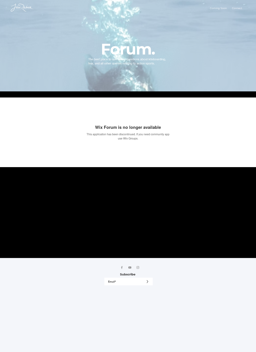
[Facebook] (122, 267)
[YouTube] (130, 267)
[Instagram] (138, 267)
